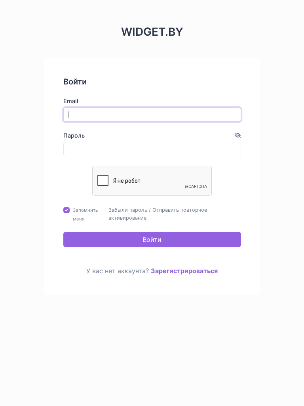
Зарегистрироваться (184, 271)
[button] (238, 135)
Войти (152, 239)
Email (70, 101)
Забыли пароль (127, 210)
